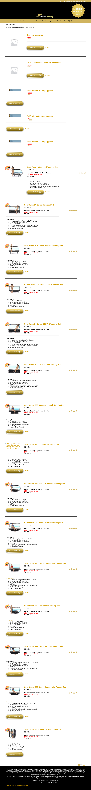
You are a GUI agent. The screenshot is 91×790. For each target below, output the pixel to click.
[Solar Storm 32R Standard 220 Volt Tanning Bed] (13, 487)
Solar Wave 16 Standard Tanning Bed (42, 167)
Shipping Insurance (35, 35)
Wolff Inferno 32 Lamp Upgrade (40, 142)
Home (7, 27)
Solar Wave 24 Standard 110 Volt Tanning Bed (43, 245)
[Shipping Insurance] (14, 42)
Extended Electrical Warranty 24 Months (44, 63)
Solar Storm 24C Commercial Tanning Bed (42, 444)
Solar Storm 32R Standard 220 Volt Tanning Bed (44, 484)
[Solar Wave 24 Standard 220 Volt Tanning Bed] (13, 288)
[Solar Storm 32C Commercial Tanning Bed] (13, 609)
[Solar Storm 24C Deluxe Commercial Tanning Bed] (13, 567)
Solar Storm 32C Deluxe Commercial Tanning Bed (45, 687)
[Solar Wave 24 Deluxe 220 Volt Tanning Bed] (13, 368)
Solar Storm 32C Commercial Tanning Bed (42, 606)
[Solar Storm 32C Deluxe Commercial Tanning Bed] (13, 690)
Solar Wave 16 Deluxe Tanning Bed (39, 205)
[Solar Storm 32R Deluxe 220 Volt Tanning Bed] (13, 650)
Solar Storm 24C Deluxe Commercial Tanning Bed (45, 563)
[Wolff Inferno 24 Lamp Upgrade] (14, 115)
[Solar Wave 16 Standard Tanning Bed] (14, 171)
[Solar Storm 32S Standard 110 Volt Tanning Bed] (13, 409)
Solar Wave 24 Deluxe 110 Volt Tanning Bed (42, 324)
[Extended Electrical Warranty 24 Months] (14, 70)
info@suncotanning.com (77, 1)
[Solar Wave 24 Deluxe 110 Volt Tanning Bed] (13, 327)
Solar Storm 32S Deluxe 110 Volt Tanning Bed (43, 523)
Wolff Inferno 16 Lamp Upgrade (40, 91)
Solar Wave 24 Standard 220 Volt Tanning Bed (43, 285)
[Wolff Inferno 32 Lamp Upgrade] (14, 141)
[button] (71, 21)
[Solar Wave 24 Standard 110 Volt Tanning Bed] (13, 249)
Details (48, 47)
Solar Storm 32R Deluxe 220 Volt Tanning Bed (43, 646)
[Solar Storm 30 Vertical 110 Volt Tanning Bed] (13, 733)
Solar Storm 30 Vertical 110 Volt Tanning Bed (43, 729)
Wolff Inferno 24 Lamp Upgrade (40, 116)
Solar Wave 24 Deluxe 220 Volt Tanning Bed (42, 365)
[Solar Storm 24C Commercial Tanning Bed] (13, 446)
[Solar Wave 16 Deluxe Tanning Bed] (13, 208)
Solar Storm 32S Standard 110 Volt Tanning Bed (44, 405)
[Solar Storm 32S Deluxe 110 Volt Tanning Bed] (13, 526)
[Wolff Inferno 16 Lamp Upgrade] (14, 90)
